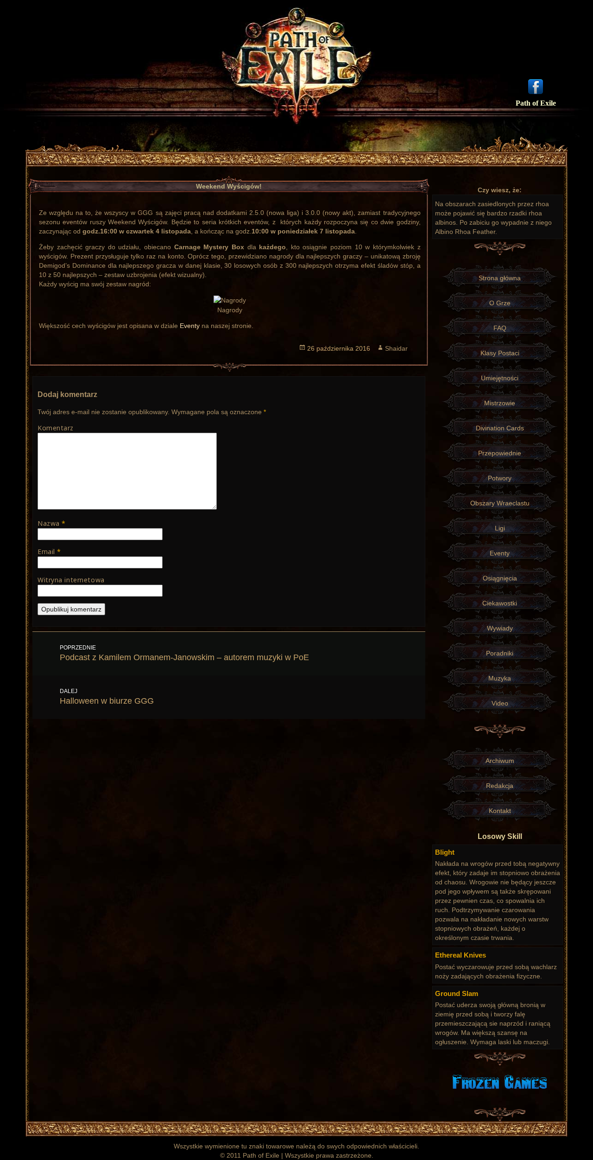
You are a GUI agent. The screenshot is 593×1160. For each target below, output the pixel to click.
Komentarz (56, 427)
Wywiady (500, 628)
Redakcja (499, 785)
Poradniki (499, 653)
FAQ (499, 328)
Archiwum (500, 760)
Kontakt (500, 810)
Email (49, 551)
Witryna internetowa (71, 579)
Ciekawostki (499, 603)
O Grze (500, 303)
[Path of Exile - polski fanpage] (536, 85)
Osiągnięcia (500, 578)
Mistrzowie (499, 403)
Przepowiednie (499, 453)
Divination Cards (500, 428)
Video (500, 703)
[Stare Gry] (500, 1081)
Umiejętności (499, 378)
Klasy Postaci (499, 353)
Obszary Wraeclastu (500, 503)
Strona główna (500, 278)
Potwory (499, 478)
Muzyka (499, 678)
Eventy (190, 325)
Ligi (500, 528)
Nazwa (52, 523)
